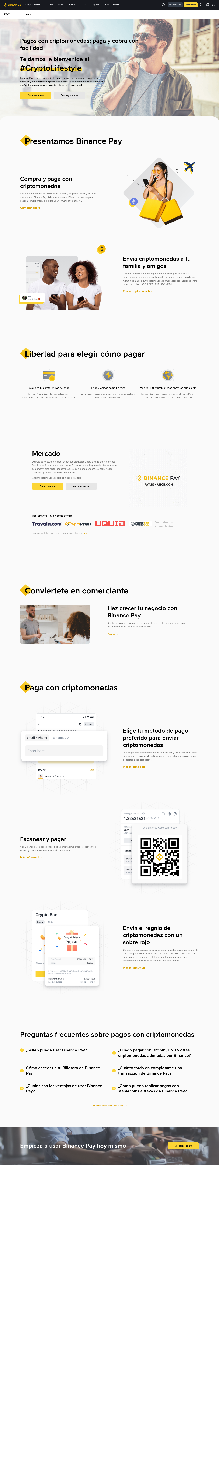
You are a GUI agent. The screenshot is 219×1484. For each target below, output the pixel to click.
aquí (86, 533)
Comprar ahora (36, 95)
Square (96, 4)
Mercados (48, 4)
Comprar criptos (32, 4)
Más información (81, 486)
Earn (84, 4)
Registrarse (190, 4)
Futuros (72, 4)
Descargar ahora (69, 95)
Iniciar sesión (175, 4)
